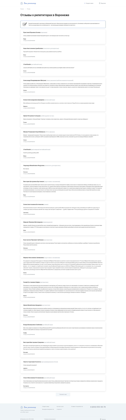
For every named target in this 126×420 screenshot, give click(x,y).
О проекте (59, 409)
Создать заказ (89, 3)
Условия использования (49, 419)
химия (46, 204)
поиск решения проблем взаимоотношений (60, 80)
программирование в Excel (49, 362)
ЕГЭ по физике (50, 132)
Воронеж (103, 3)
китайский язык (47, 324)
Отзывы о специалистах (77, 406)
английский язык (37, 64)
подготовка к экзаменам (52, 181)
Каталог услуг (60, 406)
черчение (44, 32)
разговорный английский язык (41, 149)
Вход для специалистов (48, 409)
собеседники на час (47, 116)
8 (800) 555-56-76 (98, 407)
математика (48, 240)
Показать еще (63, 394)
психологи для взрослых (51, 48)
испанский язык (50, 100)
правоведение (47, 222)
